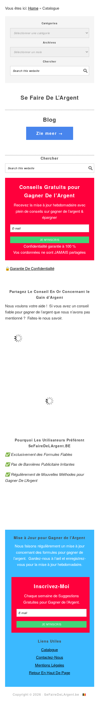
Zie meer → (49, 133)
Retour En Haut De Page (49, 672)
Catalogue (49, 649)
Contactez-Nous (49, 657)
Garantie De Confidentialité (32, 268)
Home (33, 8)
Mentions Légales (49, 665)
